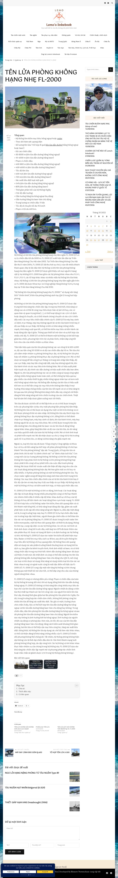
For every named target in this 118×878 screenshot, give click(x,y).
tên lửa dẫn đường (54, 145)
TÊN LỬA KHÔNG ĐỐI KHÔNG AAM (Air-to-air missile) (24, 728)
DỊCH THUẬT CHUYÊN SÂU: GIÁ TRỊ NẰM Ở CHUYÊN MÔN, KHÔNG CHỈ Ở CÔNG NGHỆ (98, 173)
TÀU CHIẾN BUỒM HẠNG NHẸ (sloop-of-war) (97, 125)
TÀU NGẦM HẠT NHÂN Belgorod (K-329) (25, 787)
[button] (47, 233)
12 (95, 231)
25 (91, 240)
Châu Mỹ (17, 48)
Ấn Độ (97, 42)
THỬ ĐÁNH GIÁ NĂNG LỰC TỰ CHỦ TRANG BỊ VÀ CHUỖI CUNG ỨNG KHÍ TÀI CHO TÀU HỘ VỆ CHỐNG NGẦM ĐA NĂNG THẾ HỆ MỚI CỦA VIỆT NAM (98, 138)
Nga (39, 42)
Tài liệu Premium (71, 54)
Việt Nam (29, 42)
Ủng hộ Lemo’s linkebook (50, 54)
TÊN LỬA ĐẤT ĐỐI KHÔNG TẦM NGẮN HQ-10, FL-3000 (66, 728)
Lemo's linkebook (59, 25)
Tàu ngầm (33, 35)
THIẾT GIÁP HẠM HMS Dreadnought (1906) (26, 802)
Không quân (66, 35)
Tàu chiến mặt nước (18, 35)
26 (95, 240)
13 (99, 231)
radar (59, 138)
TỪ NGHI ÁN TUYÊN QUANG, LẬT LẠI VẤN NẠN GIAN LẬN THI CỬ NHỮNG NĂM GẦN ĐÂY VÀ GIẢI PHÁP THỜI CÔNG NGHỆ (98, 199)
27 (99, 240)
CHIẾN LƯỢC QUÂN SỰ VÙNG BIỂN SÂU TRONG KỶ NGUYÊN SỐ (99, 162)
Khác (102, 48)
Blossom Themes (78, 871)
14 (103, 231)
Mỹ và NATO (49, 42)
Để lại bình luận (9, 138)
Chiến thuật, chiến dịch (98, 35)
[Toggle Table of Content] (76, 685)
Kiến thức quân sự (15, 42)
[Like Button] (16, 675)
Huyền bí (49, 48)
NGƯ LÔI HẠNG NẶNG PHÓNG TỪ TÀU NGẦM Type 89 (32, 773)
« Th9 (87, 251)
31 (87, 245)
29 (107, 240)
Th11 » (110, 251)
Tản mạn (61, 48)
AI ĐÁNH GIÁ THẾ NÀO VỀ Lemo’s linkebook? (98, 152)
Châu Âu (107, 42)
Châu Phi (28, 48)
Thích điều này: (25, 691)
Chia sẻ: (22, 688)
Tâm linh (39, 48)
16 (111, 231)
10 (87, 231)
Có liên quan (24, 694)
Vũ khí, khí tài (80, 35)
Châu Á (87, 42)
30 (111, 240)
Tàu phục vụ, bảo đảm (49, 35)
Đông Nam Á (76, 42)
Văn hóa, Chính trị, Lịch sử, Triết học (82, 48)
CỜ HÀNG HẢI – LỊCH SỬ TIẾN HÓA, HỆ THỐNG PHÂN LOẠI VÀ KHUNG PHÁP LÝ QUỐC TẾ (98, 185)
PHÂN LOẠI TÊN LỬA (43, 727)
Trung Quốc (62, 42)
